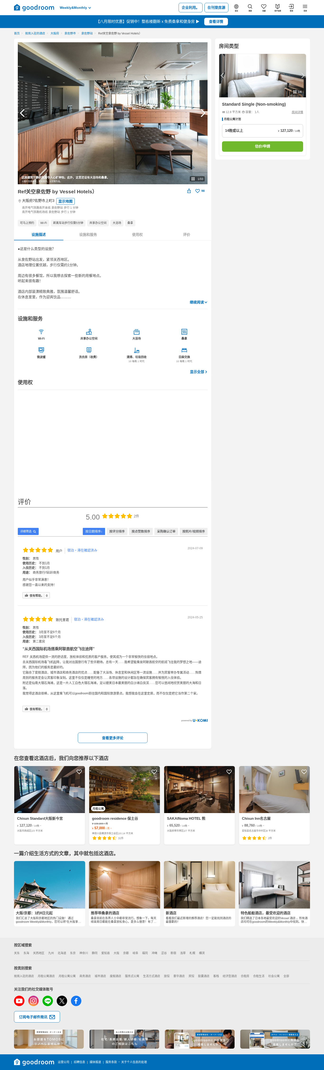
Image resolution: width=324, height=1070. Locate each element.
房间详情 (297, 112)
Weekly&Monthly (73, 7)
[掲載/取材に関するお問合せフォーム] (275, 1039)
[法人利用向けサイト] (124, 1039)
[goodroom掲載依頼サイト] (200, 1039)
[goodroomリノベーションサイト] (49, 1039)
